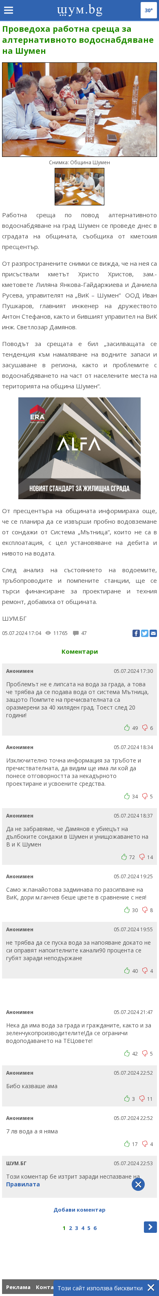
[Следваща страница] (150, 1227)
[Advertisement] (80, 993)
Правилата (23, 1184)
